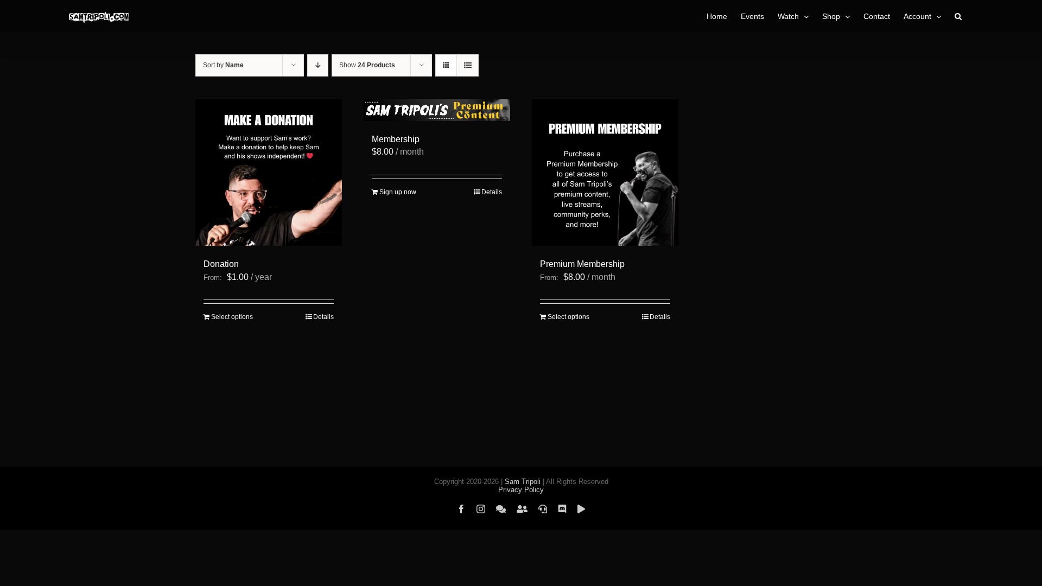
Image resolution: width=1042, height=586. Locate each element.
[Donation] (268, 172)
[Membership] (437, 110)
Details (323, 317)
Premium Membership (582, 264)
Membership (396, 139)
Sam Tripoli (523, 481)
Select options (232, 317)
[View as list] (467, 65)
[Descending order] (317, 65)
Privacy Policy (521, 490)
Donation (221, 264)
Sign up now (397, 192)
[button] (958, 16)
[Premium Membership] (605, 172)
